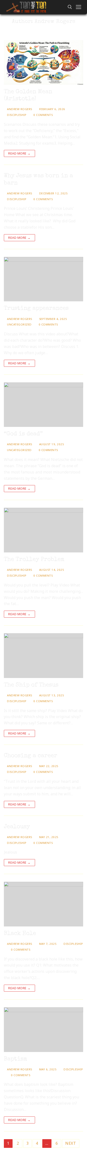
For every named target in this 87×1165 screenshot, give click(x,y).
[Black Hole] (43, 904)
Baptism (15, 1059)
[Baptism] (43, 1029)
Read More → (19, 153)
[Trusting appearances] (43, 279)
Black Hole (20, 934)
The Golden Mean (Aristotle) (28, 95)
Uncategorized (19, 324)
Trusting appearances (36, 308)
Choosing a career (30, 756)
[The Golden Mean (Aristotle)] (43, 62)
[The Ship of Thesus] (43, 655)
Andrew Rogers (19, 109)
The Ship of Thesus (31, 685)
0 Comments (43, 115)
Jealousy (17, 827)
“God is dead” (23, 434)
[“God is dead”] (43, 404)
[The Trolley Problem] (43, 530)
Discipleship (16, 115)
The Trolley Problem (34, 560)
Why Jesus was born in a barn (38, 179)
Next (70, 1143)
